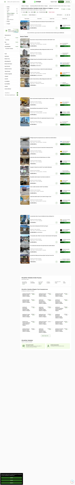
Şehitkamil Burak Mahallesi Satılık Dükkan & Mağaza (26, 330)
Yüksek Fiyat (64, 18)
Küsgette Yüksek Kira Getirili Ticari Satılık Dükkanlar (41, 167)
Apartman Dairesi (10, 14)
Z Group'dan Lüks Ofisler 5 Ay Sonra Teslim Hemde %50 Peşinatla (43, 235)
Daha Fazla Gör (45, 335)
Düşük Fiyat (52, 18)
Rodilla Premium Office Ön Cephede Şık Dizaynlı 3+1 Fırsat (42, 118)
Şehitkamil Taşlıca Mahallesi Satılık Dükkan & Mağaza (26, 315)
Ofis (7, 11)
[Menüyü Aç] (5, 2)
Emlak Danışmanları (55, 344)
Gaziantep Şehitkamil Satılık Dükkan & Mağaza (39, 5)
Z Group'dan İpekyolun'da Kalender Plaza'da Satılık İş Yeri (42, 21)
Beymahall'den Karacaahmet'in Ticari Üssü (39, 108)
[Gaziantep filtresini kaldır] (26, 12)
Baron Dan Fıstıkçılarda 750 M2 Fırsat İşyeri (39, 226)
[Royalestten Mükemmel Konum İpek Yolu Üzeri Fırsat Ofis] (25, 259)
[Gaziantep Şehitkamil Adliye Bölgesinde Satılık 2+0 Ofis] (25, 53)
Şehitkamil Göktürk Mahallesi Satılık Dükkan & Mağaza (59, 330)
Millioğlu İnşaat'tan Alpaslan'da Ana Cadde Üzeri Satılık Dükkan (43, 137)
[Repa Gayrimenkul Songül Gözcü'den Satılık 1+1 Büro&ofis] (25, 102)
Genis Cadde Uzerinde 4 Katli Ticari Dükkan (39, 186)
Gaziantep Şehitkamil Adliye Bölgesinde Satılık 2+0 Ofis (41, 49)
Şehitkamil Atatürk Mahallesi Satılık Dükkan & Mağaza (59, 322)
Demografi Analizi (29, 344)
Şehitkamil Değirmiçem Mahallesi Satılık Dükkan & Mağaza (42, 309)
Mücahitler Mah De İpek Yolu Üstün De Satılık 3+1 (40, 176)
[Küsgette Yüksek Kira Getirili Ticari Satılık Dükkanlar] (25, 170)
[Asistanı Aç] (72, 481)
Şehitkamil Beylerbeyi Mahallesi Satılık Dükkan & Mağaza (59, 316)
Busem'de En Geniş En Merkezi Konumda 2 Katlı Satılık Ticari (42, 39)
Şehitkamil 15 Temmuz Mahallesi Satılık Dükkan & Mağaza (26, 323)
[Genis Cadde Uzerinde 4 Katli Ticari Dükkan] (25, 190)
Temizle (16, 37)
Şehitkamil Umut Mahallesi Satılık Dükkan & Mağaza (42, 315)
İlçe (5, 42)
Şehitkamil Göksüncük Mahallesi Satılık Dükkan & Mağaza (42, 330)
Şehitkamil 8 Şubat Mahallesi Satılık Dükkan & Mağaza (43, 322)
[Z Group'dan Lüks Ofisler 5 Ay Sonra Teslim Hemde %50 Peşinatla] (25, 239)
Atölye (8, 16)
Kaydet (64, 9)
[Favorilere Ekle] (56, 28)
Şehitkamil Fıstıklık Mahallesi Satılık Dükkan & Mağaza (59, 295)
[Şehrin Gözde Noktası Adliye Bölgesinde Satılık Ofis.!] (25, 82)
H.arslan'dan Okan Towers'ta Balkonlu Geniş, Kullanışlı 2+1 (42, 216)
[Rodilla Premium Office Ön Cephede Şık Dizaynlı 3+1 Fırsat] (25, 121)
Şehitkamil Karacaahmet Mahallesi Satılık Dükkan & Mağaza (42, 302)
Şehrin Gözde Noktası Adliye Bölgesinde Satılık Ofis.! (41, 78)
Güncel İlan (39, 18)
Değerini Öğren (54, 1)
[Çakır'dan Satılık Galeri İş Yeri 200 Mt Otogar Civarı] (25, 200)
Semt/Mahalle (7, 46)
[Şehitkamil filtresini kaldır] (34, 12)
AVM (8, 17)
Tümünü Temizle (51, 12)
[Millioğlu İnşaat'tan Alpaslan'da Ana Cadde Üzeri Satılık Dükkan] (25, 141)
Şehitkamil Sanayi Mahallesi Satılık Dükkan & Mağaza (42, 295)
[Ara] (24, 2)
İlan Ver (61, 1)
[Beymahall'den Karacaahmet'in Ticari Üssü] (25, 111)
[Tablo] (69, 15)
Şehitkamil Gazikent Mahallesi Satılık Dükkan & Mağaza (59, 309)
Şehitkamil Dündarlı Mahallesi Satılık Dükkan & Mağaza (26, 295)
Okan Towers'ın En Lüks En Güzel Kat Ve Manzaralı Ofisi (41, 147)
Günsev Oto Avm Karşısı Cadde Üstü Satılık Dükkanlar (41, 69)
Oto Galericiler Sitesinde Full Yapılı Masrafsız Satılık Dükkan (42, 245)
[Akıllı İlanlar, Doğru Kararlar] (37, 2)
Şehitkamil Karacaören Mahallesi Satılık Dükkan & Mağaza (59, 302)
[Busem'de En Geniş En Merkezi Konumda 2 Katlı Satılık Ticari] (25, 43)
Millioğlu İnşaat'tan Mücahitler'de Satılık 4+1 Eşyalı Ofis (41, 59)
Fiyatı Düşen (27, 18)
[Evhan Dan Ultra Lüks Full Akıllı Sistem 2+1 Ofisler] (25, 160)
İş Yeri (8, 10)
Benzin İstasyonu (10, 19)
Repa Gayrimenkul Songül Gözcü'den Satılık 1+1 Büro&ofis (42, 98)
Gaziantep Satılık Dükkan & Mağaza (22, 5)
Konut (8, 8)
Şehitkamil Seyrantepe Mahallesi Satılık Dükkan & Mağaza (26, 309)
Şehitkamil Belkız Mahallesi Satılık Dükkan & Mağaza (26, 301)
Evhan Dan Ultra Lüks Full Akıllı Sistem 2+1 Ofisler (40, 157)
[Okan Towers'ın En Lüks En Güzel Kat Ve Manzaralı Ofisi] (25, 151)
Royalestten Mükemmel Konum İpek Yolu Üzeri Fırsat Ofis (42, 255)
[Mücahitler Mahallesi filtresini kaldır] (46, 12)
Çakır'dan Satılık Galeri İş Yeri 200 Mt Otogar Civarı (40, 196)
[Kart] (67, 15)
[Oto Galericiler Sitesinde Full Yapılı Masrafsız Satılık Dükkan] (25, 249)
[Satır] (65, 15)
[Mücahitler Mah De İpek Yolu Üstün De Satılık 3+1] (25, 180)
